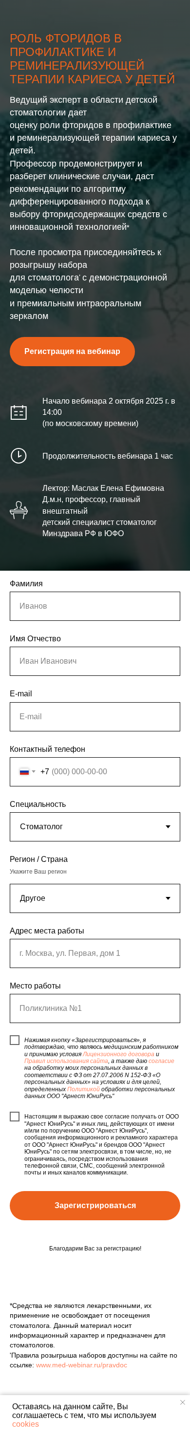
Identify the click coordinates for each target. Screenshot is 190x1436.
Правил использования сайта (66, 1061)
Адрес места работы (47, 931)
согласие (161, 1061)
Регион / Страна (39, 859)
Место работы (35, 986)
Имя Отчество (35, 638)
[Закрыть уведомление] (183, 1402)
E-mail (21, 694)
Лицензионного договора (118, 1054)
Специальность (38, 804)
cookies (25, 1424)
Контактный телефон (47, 749)
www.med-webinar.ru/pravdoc (81, 1365)
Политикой (83, 1089)
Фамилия (26, 583)
